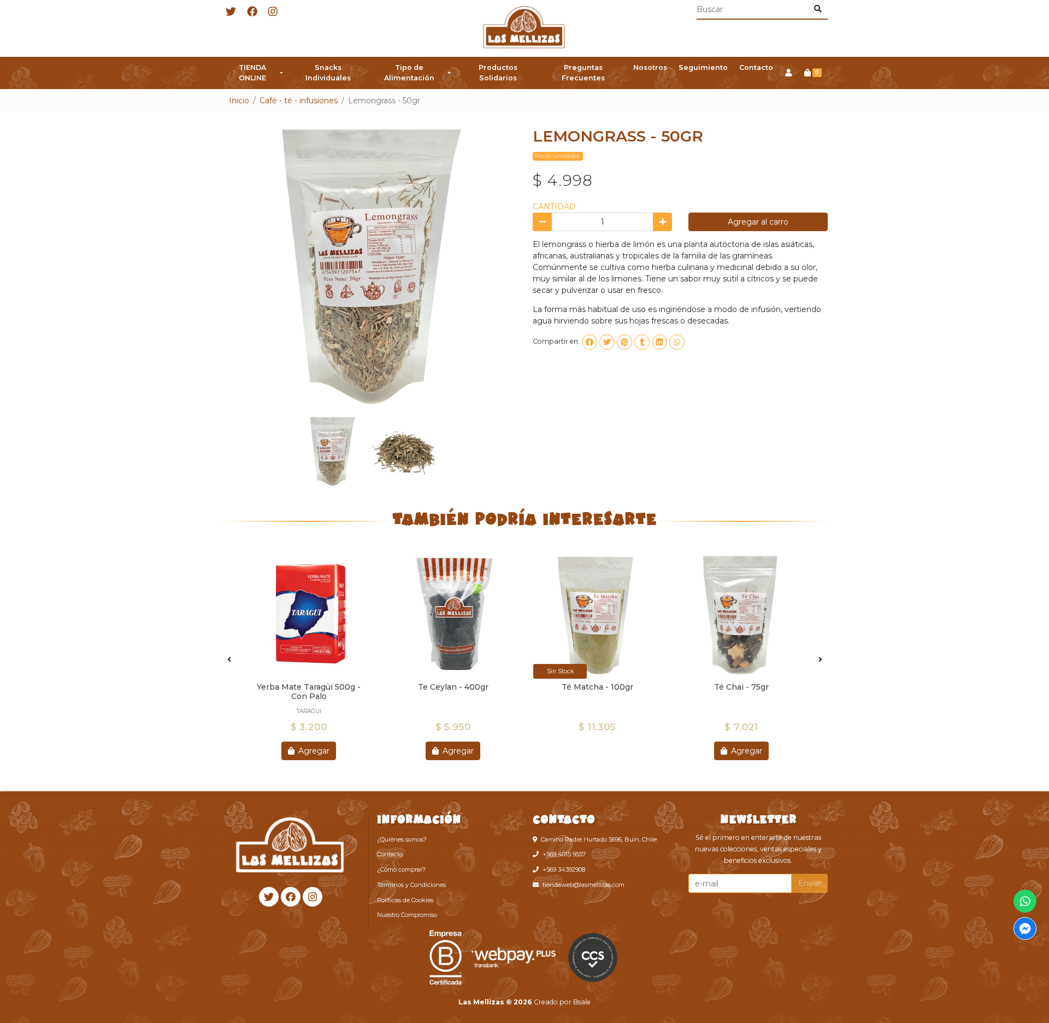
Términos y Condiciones (411, 885)
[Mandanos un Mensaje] (1024, 928)
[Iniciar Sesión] (788, 73)
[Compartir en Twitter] (607, 342)
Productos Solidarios (498, 72)
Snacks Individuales (328, 72)
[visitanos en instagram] (273, 12)
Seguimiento (703, 67)
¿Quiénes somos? (402, 839)
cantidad (554, 206)
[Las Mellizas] (524, 28)
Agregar (312, 751)
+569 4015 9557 (564, 854)
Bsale (582, 1002)
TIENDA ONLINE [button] (252, 72)
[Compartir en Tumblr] (642, 342)
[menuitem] (254, 73)
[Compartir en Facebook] (589, 342)
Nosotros (650, 67)
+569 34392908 (564, 869)
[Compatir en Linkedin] (659, 342)
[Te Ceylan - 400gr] (453, 615)
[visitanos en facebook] (252, 12)
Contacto (756, 67)
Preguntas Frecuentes (583, 72)
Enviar (810, 883)
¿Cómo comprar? (401, 869)
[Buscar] (818, 9)
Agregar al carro (758, 222)
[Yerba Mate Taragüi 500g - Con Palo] (309, 615)
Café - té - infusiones (299, 100)
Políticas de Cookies (405, 900)
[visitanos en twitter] (230, 12)
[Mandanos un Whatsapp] (1024, 901)
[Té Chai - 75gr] (741, 615)
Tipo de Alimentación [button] (409, 72)
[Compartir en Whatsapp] (677, 342)
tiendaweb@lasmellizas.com (583, 885)
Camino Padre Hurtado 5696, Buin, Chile (599, 839)
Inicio (239, 100)
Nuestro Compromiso (407, 915)
